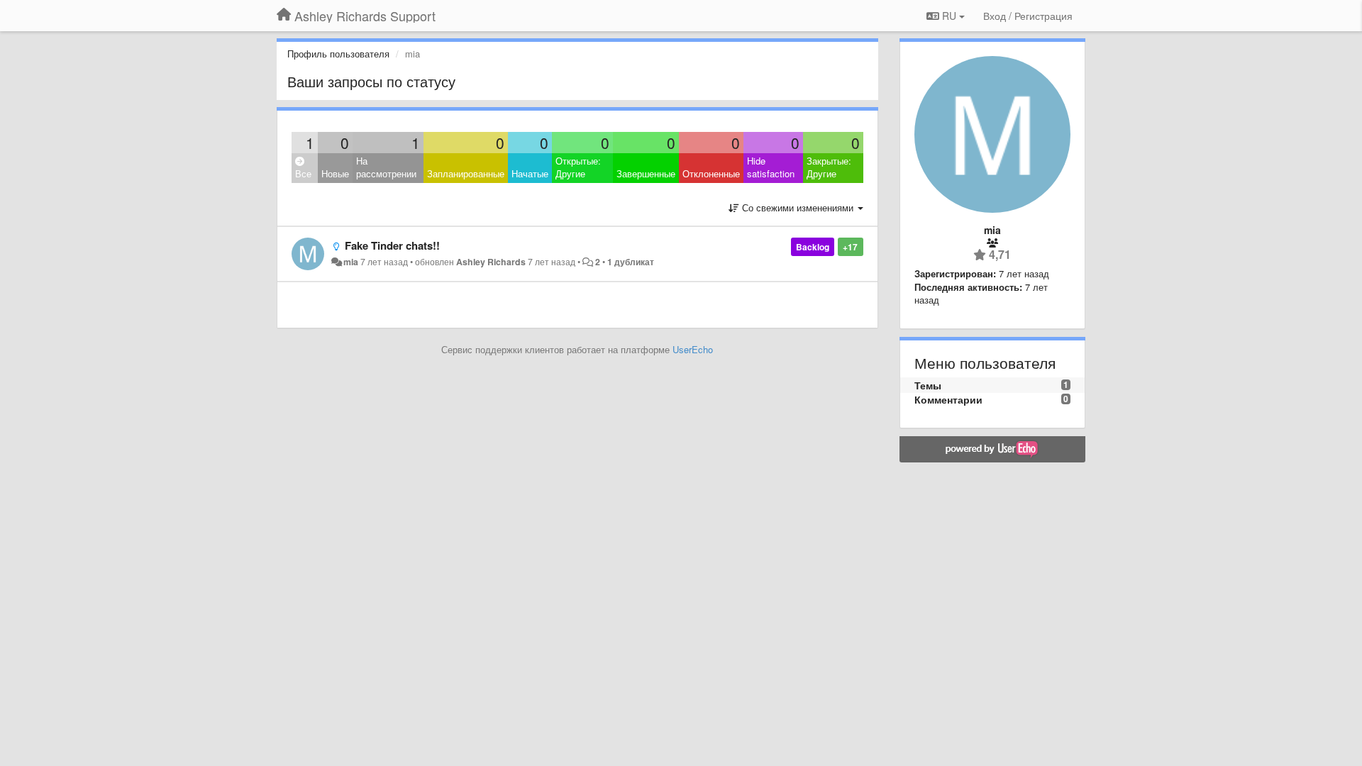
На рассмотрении (386, 167)
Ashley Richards (491, 261)
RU (949, 16)
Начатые (529, 173)
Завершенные (645, 173)
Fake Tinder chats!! (392, 245)
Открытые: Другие (578, 167)
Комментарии (948, 399)
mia (350, 261)
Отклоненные (711, 173)
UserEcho (692, 349)
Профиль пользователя (338, 53)
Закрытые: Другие (829, 167)
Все (303, 173)
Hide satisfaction (770, 167)
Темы (927, 385)
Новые (335, 173)
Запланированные (465, 173)
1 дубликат (630, 261)
